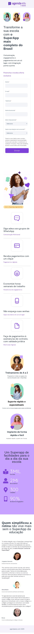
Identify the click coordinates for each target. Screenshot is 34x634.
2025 (22, 629)
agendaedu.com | (15, 629)
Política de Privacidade (19, 145)
